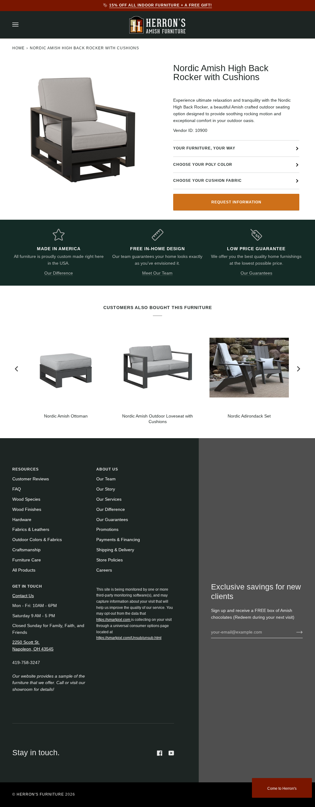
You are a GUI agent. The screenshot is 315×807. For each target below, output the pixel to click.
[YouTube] (171, 753)
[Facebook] (159, 753)
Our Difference (58, 273)
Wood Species (26, 499)
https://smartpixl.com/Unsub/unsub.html (128, 638)
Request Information (236, 202)
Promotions (107, 529)
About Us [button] (107, 469)
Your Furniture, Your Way (204, 148)
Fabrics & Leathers (30, 529)
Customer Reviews (30, 479)
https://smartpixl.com (113, 619)
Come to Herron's (282, 788)
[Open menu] (21, 25)
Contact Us (23, 595)
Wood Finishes (26, 509)
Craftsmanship (26, 550)
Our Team (106, 479)
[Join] (294, 632)
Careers (104, 570)
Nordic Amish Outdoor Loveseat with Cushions (157, 419)
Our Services (109, 499)
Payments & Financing (118, 539)
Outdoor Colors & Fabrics (37, 539)
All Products (23, 570)
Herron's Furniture (40, 794)
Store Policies (109, 560)
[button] (135, 585)
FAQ (16, 489)
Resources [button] (25, 469)
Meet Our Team (157, 273)
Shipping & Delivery (115, 550)
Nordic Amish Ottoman (66, 416)
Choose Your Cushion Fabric (207, 180)
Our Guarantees (256, 273)
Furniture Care (26, 560)
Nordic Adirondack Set (249, 416)
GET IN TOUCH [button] (27, 586)
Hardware (21, 519)
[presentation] (16, 369)
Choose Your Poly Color (202, 164)
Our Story (105, 489)
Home (18, 48)
